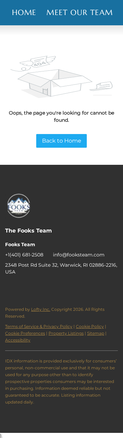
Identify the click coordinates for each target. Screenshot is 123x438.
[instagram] (37, 287)
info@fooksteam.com (79, 255)
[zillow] (24, 287)
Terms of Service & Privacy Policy (38, 326)
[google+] (51, 287)
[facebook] (10, 287)
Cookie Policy (90, 326)
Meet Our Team (79, 12)
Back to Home (61, 140)
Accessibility (17, 340)
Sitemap (95, 333)
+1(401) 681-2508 (24, 255)
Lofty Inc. (40, 309)
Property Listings (66, 333)
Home (24, 12)
